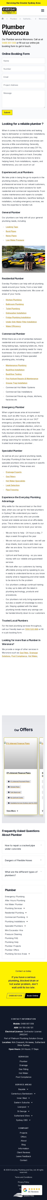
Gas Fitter (24, 652)
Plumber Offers (12, 950)
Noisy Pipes (11, 235)
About (23, 1140)
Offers (23, 1137)
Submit (7, 112)
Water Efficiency (13, 326)
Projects (23, 1133)
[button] (42, 10)
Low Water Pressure (15, 240)
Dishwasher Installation (16, 313)
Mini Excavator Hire (14, 930)
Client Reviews (23, 1152)
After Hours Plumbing (15, 900)
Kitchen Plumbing (14, 300)
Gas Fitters (10, 476)
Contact (23, 1160)
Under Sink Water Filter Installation (21, 322)
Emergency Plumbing (14, 896)
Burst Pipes (11, 231)
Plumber (23, 1061)
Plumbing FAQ (11, 938)
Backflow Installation (15, 370)
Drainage (23, 1065)
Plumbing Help (11, 942)
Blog (23, 1144)
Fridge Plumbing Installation (18, 317)
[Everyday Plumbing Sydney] (9, 10)
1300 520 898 (31, 629)
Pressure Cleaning (13, 934)
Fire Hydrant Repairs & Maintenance (22, 378)
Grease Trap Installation (16, 383)
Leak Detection (13, 485)
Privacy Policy (23, 1182)
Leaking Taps (12, 227)
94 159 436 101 (26, 1027)
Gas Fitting (23, 1069)
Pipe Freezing (12, 489)
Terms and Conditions (23, 1177)
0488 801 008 (9, 42)
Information (23, 1148)
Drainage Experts (13, 472)
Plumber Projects (13, 946)
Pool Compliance (19, 656)
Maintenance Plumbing (16, 365)
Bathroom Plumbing (15, 304)
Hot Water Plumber (14, 904)
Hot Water (32, 656)
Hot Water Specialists (15, 481)
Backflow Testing (14, 374)
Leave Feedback (23, 1156)
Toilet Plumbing (13, 308)
